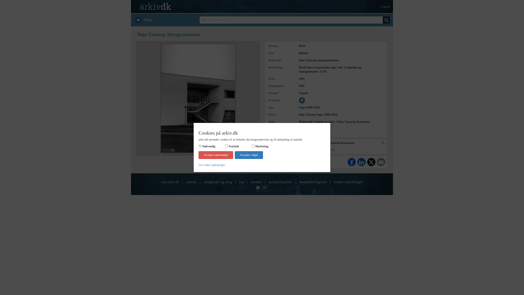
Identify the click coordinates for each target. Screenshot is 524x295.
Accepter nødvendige (216, 155)
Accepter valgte (249, 155)
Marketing (261, 146)
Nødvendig (208, 146)
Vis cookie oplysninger (212, 165)
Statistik (234, 146)
